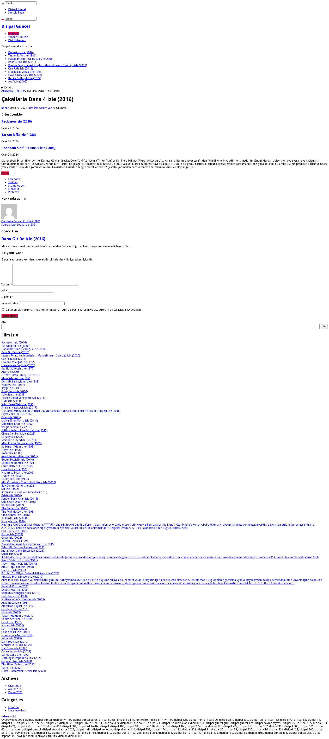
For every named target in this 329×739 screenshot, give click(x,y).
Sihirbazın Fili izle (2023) (16, 645)
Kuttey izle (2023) (12, 534)
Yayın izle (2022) (11, 667)
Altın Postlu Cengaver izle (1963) (21, 443)
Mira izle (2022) (11, 612)
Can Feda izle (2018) (20, 68)
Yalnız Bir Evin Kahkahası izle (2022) (23, 547)
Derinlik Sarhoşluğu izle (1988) (20, 381)
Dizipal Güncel (17, 9)
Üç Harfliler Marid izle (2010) (19, 420)
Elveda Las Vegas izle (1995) (25, 71)
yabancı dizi (8, 716)
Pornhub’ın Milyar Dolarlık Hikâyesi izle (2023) (30, 573)
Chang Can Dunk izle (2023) (18, 433)
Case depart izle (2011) (15, 632)
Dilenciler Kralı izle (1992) (17, 423)
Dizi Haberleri (17, 40)
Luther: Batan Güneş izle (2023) (20, 375)
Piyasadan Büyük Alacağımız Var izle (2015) (27, 544)
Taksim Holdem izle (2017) (17, 615)
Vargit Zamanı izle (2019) (16, 427)
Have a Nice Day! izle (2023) (25, 75)
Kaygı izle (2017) (11, 388)
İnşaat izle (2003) (11, 453)
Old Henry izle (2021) (14, 531)
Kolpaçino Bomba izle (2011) (18, 462)
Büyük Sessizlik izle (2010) (17, 459)
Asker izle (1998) (11, 638)
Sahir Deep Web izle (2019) (17, 404)
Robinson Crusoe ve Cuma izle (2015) (24, 492)
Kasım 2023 (15, 692)
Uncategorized (17, 710)
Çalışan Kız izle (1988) (20, 221)
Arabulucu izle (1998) (14, 602)
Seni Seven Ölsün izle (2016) (18, 502)
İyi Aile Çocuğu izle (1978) (17, 635)
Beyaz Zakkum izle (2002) (16, 414)
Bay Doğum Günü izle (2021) (18, 485)
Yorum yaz (45, 108)
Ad (4, 290)
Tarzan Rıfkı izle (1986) (22, 55)
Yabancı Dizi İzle (18, 37)
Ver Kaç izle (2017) (12, 505)
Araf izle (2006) (17, 81)
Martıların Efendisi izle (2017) (19, 440)
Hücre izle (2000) (11, 475)
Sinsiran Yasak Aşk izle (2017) (19, 407)
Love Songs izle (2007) (14, 469)
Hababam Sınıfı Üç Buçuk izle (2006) (30, 58)
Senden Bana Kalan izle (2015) (19, 498)
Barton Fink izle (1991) (15, 541)
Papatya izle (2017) (13, 384)
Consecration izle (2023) (16, 651)
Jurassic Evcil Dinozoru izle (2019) (22, 576)
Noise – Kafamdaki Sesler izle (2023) (23, 671)
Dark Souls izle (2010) (14, 641)
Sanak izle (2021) (11, 554)
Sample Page (16, 12)
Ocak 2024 (14, 685)
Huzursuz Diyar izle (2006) (17, 472)
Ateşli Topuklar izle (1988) (17, 567)
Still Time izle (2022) (14, 628)
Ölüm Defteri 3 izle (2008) (17, 466)
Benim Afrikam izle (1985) (17, 619)
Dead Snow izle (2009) (14, 589)
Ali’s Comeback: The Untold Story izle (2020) (28, 482)
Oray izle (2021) (11, 417)
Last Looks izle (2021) (19, 224)
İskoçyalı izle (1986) (13, 521)
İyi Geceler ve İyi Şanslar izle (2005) (23, 599)
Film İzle (13, 33)
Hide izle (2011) (11, 401)
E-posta (7, 296)
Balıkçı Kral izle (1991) (15, 479)
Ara (3, 322)
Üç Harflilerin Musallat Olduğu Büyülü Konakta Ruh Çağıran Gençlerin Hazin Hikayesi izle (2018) (60, 410)
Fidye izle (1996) (11, 449)
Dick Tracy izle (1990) (14, 596)
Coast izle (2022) (11, 537)
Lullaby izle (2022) (12, 436)
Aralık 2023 (15, 689)
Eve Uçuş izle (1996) (13, 570)
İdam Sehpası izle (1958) (16, 378)
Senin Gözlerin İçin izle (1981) (19, 560)
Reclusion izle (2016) (21, 52)
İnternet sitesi (10, 303)
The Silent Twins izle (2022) (18, 664)
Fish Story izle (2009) (14, 648)
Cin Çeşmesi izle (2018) (15, 515)
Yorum (6, 284)
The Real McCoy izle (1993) (17, 511)
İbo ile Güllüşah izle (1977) (24, 78)
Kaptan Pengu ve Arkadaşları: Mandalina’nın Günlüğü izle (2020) (47, 65)
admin (5, 108)
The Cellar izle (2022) (14, 508)
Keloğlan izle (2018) (13, 394)
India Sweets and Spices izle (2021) (22, 550)
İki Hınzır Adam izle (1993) (17, 446)
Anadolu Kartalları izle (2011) (19, 456)
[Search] (2, 3)
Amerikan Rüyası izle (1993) (18, 606)
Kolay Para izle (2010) (14, 391)
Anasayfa (6, 90)
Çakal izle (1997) (11, 622)
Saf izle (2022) (10, 488)
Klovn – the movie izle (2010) (19, 563)
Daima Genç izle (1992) (15, 654)
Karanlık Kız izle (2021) (15, 586)
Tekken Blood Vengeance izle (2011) (23, 397)
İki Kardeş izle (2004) (14, 518)
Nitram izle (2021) (12, 625)
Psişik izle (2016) (11, 495)
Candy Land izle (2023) (15, 609)
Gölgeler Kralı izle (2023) (16, 661)
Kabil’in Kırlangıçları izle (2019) (20, 593)
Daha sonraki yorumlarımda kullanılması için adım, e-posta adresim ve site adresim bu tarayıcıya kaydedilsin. (73, 309)
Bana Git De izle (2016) (22, 62)
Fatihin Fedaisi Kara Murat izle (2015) (24, 430)
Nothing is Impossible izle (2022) (21, 658)
